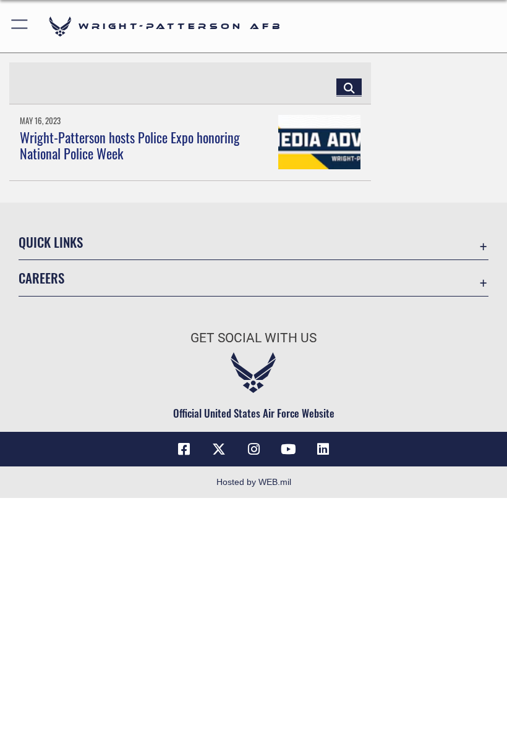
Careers (41, 277)
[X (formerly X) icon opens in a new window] (219, 449)
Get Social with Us (253, 338)
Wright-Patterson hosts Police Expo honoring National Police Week (130, 145)
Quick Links (51, 241)
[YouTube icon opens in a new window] (288, 449)
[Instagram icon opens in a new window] (253, 449)
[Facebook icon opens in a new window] (184, 449)
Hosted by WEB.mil (253, 482)
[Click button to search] (349, 87)
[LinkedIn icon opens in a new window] (322, 449)
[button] (20, 26)
